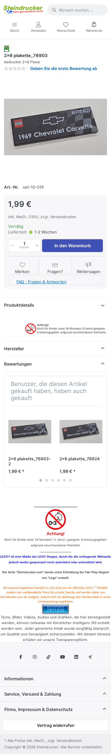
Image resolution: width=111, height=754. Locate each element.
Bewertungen (18, 364)
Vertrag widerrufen (55, 725)
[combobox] (77, 10)
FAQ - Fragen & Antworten (41, 281)
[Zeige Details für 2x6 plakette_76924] (81, 431)
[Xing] (90, 657)
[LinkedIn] (76, 657)
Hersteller (14, 348)
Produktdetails (19, 305)
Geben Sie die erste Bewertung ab (63, 68)
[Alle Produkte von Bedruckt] (6, 48)
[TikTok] (48, 657)
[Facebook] (21, 657)
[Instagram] (35, 657)
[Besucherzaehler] (55, 608)
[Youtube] (62, 657)
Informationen (18, 678)
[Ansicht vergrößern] (55, 127)
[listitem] (55, 127)
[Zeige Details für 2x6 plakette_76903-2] (29, 431)
